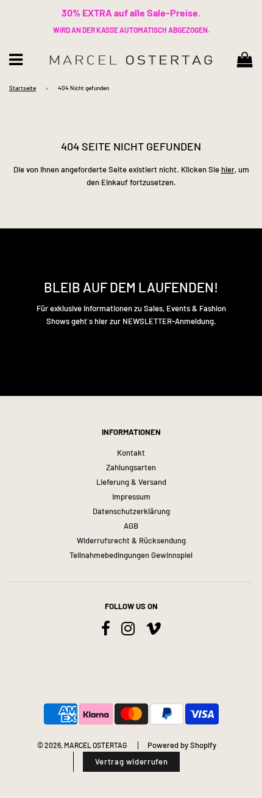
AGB (131, 526)
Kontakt (131, 452)
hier (228, 169)
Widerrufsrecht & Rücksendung (131, 540)
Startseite (22, 87)
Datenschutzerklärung (131, 511)
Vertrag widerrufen (131, 761)
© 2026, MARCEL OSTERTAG (82, 745)
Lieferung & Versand (131, 482)
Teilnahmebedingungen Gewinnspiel (131, 555)
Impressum (131, 496)
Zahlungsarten (131, 467)
